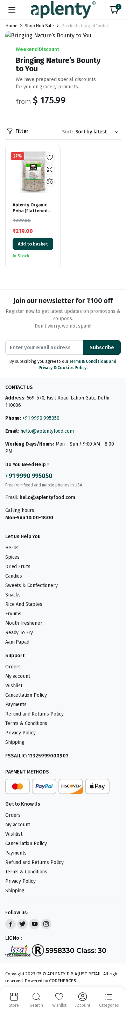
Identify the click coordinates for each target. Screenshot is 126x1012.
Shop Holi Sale (39, 25)
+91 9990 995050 (40, 418)
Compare (49, 181)
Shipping (14, 742)
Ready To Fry (19, 633)
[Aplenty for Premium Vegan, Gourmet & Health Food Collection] (63, 9)
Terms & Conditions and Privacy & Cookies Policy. (77, 364)
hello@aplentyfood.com (47, 431)
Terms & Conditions (26, 723)
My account (17, 676)
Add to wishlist (50, 157)
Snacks (13, 595)
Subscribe (102, 347)
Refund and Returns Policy (34, 714)
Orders (13, 667)
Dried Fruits (17, 567)
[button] (114, 9)
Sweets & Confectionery (31, 585)
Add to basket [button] (33, 244)
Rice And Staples (23, 604)
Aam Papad (17, 642)
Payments (16, 704)
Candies (13, 576)
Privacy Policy (20, 733)
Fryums (13, 614)
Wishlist (13, 686)
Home (11, 25)
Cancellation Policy (26, 695)
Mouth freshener (23, 623)
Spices (12, 557)
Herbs (12, 548)
